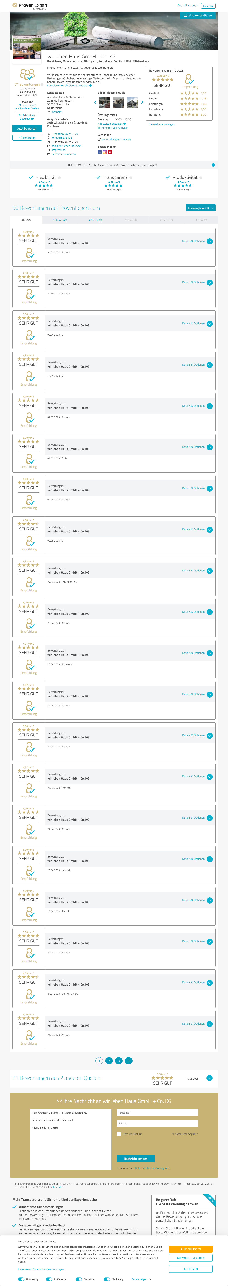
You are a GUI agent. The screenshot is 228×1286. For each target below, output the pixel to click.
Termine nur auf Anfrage (113, 128)
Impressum (24, 1269)
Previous (95, 102)
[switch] (49, 1279)
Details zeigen (139, 1279)
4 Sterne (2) (95, 220)
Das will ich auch (188, 5)
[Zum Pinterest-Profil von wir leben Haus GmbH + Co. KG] (110, 154)
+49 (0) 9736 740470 (65, 134)
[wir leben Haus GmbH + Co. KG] (27, 49)
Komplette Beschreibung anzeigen (68, 85)
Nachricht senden (136, 1158)
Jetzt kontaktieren (199, 15)
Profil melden (56, 1186)
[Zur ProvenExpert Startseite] (29, 7)
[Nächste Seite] (129, 1060)
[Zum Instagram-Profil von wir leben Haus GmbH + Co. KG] (105, 154)
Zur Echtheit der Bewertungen (27, 117)
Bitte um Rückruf (132, 1134)
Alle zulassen (191, 1249)
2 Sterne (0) (166, 220)
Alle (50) (26, 220)
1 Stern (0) (201, 220)
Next (142, 102)
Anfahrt (56, 112)
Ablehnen (191, 1269)
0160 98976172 (62, 137)
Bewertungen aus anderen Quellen (27, 106)
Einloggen (208, 5)
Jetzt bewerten (27, 128)
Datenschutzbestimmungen (48, 1269)
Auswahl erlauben (190, 1258)
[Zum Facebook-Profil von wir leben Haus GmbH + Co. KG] (100, 154)
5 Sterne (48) (60, 220)
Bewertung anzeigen (162, 124)
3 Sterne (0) (131, 220)
